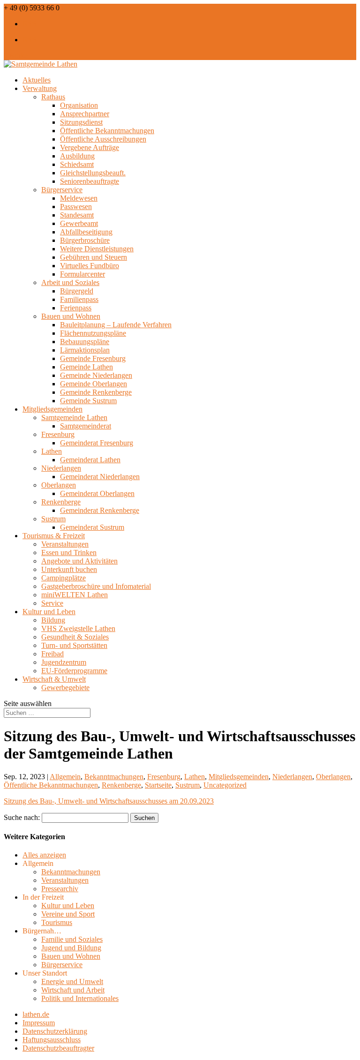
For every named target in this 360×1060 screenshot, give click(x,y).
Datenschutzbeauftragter (58, 1048)
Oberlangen (58, 485)
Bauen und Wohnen (70, 316)
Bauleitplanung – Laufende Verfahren (116, 325)
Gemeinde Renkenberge (96, 392)
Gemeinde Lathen (86, 367)
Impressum (38, 1023)
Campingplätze (63, 578)
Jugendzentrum (63, 662)
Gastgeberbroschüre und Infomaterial (96, 586)
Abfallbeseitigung (86, 232)
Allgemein (65, 777)
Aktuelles (36, 80)
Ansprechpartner (84, 114)
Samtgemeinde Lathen (74, 417)
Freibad (52, 654)
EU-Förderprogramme (74, 671)
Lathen (51, 451)
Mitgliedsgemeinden (52, 409)
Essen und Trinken (69, 552)
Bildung (53, 620)
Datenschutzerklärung (54, 1031)
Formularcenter (82, 274)
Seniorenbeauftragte (89, 181)
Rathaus (53, 97)
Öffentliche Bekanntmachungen (107, 131)
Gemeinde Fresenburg (93, 358)
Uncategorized (225, 785)
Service (52, 603)
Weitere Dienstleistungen (97, 249)
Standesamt (77, 215)
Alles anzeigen (44, 855)
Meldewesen (79, 198)
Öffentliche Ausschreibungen (103, 139)
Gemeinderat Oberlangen (97, 493)
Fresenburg (58, 434)
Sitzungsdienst (81, 122)
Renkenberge (61, 502)
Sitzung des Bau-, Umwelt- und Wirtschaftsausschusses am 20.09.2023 (109, 801)
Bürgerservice (61, 190)
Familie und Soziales (72, 939)
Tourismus (56, 922)
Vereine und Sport (68, 914)
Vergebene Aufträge (89, 147)
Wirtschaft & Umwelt (54, 679)
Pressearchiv (59, 889)
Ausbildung (77, 156)
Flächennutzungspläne (93, 333)
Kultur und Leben (48, 612)
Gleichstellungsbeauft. (93, 173)
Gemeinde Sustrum (88, 401)
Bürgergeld (76, 291)
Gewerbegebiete (65, 688)
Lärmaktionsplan (85, 350)
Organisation (79, 105)
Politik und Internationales (80, 998)
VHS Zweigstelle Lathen (78, 628)
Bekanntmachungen (113, 777)
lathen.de (35, 1014)
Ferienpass (75, 308)
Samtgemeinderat (85, 426)
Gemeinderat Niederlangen (100, 477)
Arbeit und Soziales (70, 282)
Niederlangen (61, 468)
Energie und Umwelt (72, 981)
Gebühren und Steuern (93, 257)
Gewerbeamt (79, 223)
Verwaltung (39, 88)
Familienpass (79, 299)
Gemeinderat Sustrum (92, 527)
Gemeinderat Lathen (90, 460)
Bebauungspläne (84, 342)
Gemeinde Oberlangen (93, 384)
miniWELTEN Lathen (74, 595)
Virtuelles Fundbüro (89, 266)
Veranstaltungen (65, 544)
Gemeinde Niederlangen (96, 375)
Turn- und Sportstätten (74, 645)
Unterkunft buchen (69, 569)
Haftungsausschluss (51, 1040)
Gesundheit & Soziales (75, 637)
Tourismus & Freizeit (53, 536)
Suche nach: (22, 817)
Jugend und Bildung (71, 948)
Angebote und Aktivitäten (79, 561)
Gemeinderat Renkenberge (99, 510)
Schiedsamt (77, 164)
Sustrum (53, 519)
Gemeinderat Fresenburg (96, 443)
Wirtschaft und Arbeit (73, 990)
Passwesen (76, 206)
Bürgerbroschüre (85, 240)
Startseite (158, 785)
